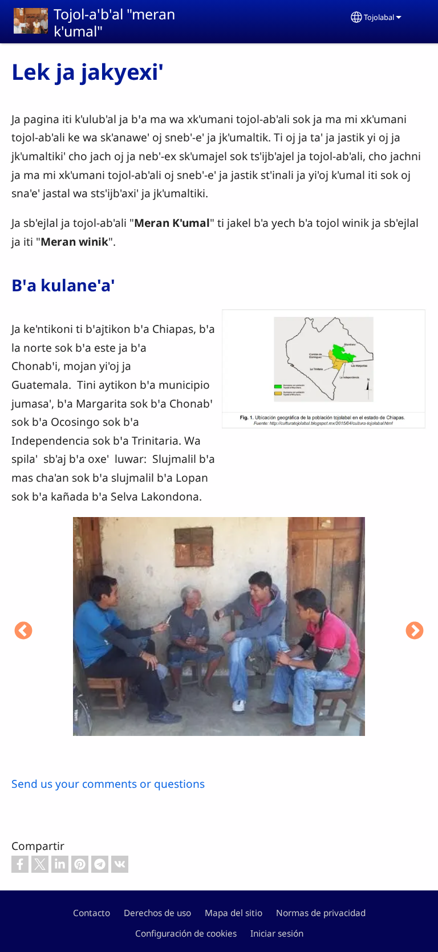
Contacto (91, 913)
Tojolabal (379, 17)
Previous (23, 632)
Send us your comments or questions (108, 783)
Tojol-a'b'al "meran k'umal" (114, 22)
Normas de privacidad (321, 913)
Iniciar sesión (276, 933)
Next (415, 632)
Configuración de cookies (186, 933)
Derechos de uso (157, 913)
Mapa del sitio (233, 913)
